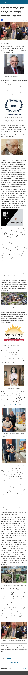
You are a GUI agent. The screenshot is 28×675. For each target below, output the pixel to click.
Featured (9, 658)
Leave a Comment (14, 662)
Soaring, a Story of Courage (10, 404)
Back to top (24, 668)
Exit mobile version (14, 673)
